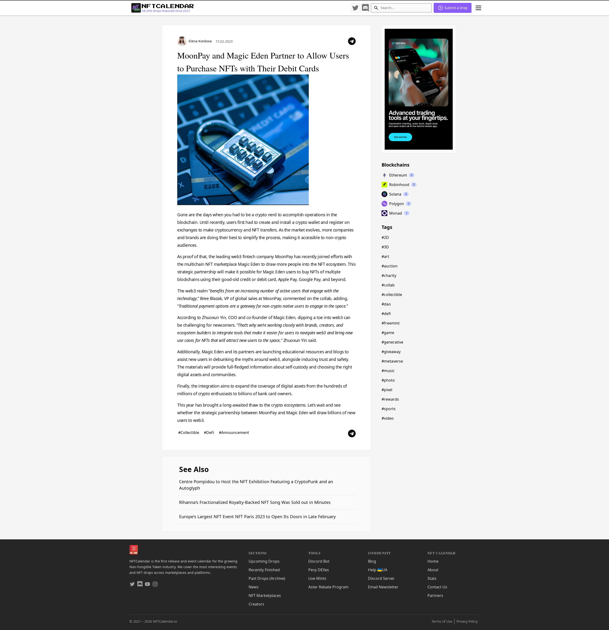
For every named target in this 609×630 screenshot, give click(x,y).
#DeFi (209, 432)
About (432, 569)
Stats (432, 578)
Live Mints (317, 578)
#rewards (390, 399)
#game (388, 332)
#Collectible (189, 432)
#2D (385, 237)
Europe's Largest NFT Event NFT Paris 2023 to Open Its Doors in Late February (257, 516)
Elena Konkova (200, 41)
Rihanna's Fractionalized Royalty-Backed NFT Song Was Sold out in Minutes (255, 502)
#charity (389, 275)
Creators (256, 604)
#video (388, 418)
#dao (386, 304)
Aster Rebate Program (328, 587)
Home (432, 561)
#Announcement (234, 432)
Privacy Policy (467, 621)
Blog (372, 561)
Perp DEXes (318, 569)
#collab (388, 285)
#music (388, 370)
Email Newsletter (383, 587)
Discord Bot (318, 561)
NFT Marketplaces (265, 595)
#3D (385, 247)
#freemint (391, 323)
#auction (390, 266)
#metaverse (392, 361)
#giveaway (391, 351)
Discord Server (381, 578)
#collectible (392, 294)
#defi (386, 313)
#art (385, 256)
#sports (389, 408)
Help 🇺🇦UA (377, 569)
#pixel (387, 389)
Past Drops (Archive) (267, 578)
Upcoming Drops (264, 561)
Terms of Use (442, 621)
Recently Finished (264, 569)
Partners (435, 595)
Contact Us (437, 587)
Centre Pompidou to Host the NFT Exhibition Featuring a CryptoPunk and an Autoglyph (256, 485)
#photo (388, 380)
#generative (392, 342)
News (254, 587)
